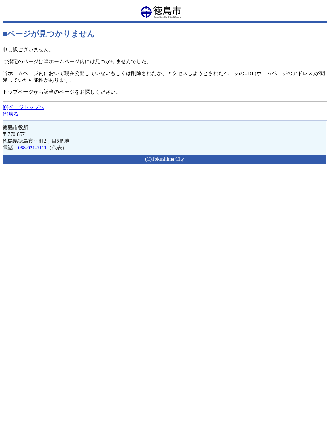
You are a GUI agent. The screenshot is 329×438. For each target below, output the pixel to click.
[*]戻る (11, 114)
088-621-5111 (32, 147)
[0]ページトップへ (23, 107)
